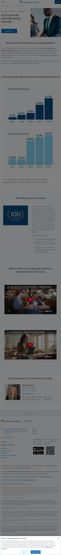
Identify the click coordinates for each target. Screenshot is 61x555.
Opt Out (24, 552)
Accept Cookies (35, 552)
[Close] (58, 538)
